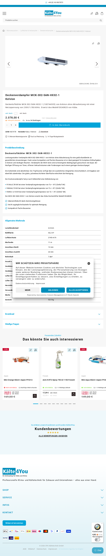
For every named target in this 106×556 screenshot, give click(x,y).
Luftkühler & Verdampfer (28, 31)
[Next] (96, 64)
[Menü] (4, 13)
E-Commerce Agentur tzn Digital (71, 549)
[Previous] (8, 64)
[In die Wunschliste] (93, 43)
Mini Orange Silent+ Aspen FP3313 (18, 380)
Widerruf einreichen (14, 523)
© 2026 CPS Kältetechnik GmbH (51, 546)
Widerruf (31, 549)
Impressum (52, 549)
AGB (24, 549)
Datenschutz (41, 549)
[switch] (97, 539)
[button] (100, 13)
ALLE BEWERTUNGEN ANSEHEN (53, 436)
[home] (4, 31)
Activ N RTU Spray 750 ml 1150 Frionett (59, 380)
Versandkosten (51, 118)
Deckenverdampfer (46, 31)
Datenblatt (44, 132)
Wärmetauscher (12, 31)
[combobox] (53, 20)
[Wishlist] (91, 13)
